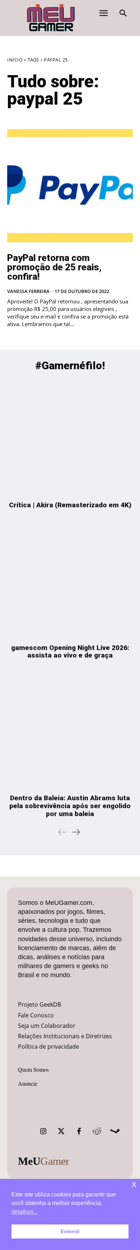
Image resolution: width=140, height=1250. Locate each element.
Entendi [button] (70, 1231)
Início (15, 59)
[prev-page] (62, 832)
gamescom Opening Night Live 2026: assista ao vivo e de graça (70, 652)
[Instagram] (43, 1131)
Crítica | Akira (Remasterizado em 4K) (70, 505)
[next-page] (75, 832)
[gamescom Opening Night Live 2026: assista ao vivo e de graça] (70, 580)
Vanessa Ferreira (28, 291)
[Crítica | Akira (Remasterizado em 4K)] (70, 437)
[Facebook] (79, 1131)
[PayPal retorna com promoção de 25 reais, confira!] (70, 185)
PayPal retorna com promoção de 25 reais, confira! (54, 267)
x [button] (134, 1184)
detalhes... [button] (24, 1212)
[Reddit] (97, 1131)
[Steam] (115, 1131)
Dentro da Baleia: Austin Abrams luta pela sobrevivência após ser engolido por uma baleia (70, 806)
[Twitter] (61, 1131)
